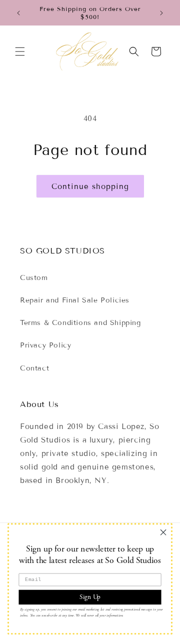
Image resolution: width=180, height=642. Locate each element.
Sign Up (90, 597)
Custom (34, 278)
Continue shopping (90, 186)
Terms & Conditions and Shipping (80, 322)
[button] (20, 51)
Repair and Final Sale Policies (75, 300)
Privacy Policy (45, 345)
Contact (34, 368)
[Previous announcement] (19, 13)
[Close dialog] (163, 532)
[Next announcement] (161, 13)
